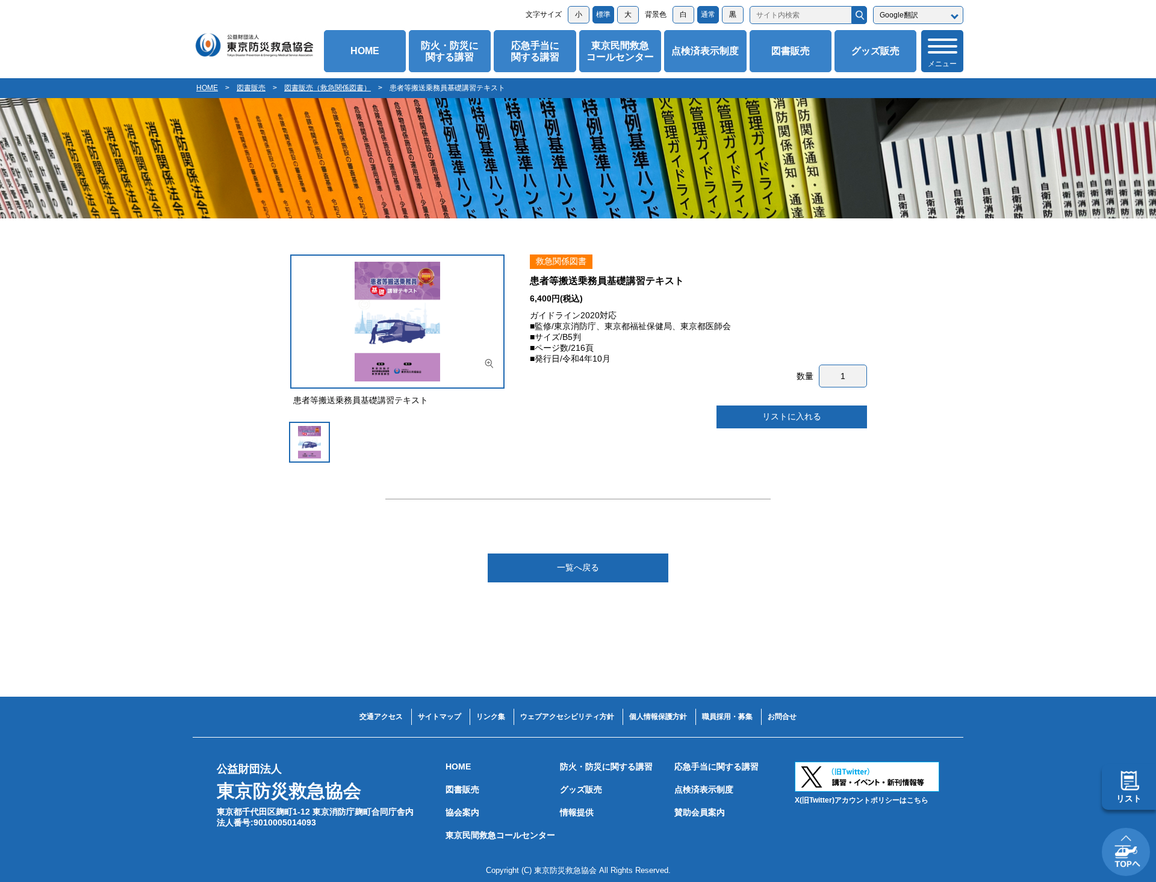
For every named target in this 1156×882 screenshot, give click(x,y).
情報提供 (577, 812)
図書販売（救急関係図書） (327, 88)
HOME (364, 51)
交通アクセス (381, 716)
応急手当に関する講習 (535, 51)
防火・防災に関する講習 (450, 51)
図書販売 (790, 51)
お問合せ (782, 716)
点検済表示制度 (705, 51)
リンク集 (490, 716)
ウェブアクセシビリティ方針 (567, 716)
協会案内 (462, 812)
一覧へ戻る (578, 567)
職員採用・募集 (727, 716)
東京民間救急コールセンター (620, 51)
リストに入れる (791, 416)
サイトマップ (439, 716)
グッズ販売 (875, 51)
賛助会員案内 (699, 812)
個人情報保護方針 (658, 716)
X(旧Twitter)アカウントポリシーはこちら (861, 800)
